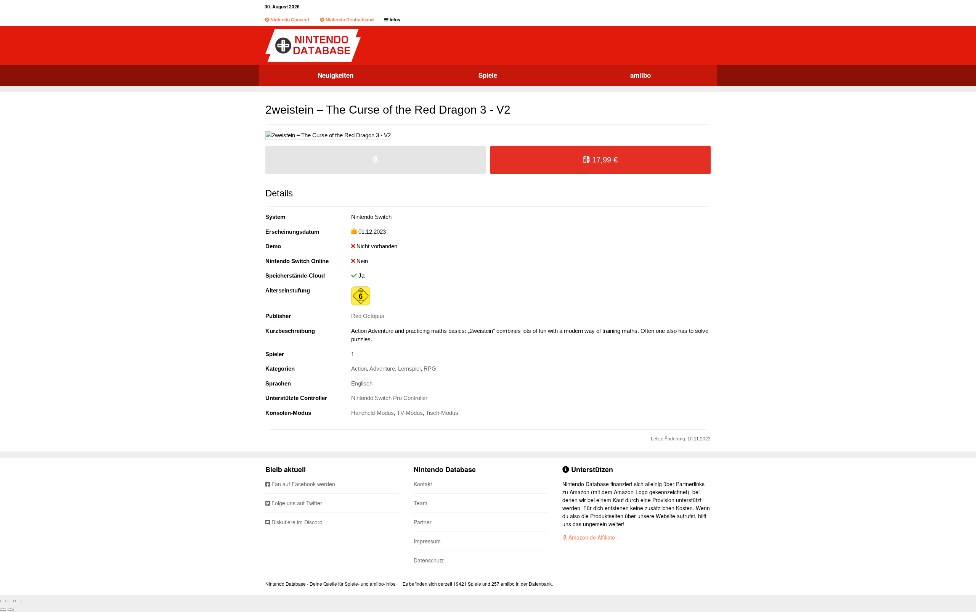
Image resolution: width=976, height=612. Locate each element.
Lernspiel (409, 368)
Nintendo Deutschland (349, 19)
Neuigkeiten (335, 75)
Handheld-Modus (372, 413)
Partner (423, 522)
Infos (394, 19)
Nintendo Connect (289, 19)
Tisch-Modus (442, 413)
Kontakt (423, 484)
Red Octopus (367, 316)
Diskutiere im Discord (296, 522)
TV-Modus (410, 413)
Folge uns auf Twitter (296, 503)
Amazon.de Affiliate (591, 537)
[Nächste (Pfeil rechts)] (11, 610)
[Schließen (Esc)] (3, 601)
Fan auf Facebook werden (302, 484)
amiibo (640, 75)
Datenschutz (429, 560)
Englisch (361, 383)
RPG (430, 368)
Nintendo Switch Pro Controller (389, 398)
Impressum (427, 541)
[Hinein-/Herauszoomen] (18, 601)
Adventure (382, 368)
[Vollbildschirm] (11, 601)
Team (420, 503)
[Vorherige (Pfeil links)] (3, 610)
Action (359, 368)
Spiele (487, 75)
